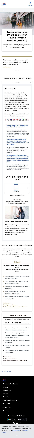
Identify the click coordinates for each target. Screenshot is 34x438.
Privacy (5, 387)
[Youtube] (17, 423)
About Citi (6, 404)
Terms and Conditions (10, 384)
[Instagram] (14, 423)
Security (6, 397)
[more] (3, 10)
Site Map (6, 411)
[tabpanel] (17, 162)
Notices (5, 393)
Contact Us (6, 407)
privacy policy (16, 430)
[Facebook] (20, 423)
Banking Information (10, 400)
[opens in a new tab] (4, 4)
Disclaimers (7, 390)
